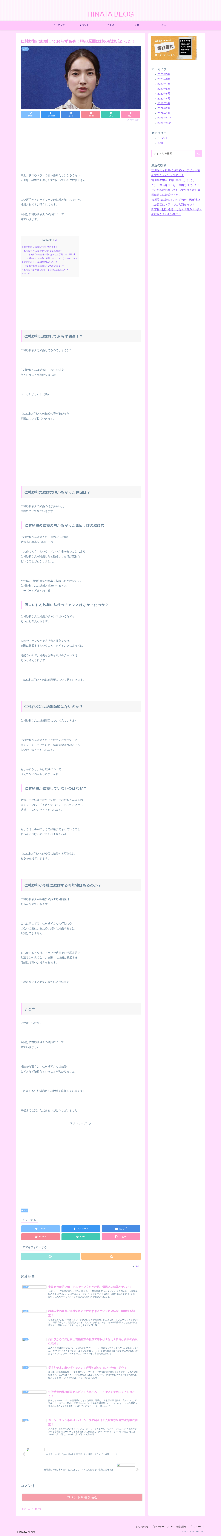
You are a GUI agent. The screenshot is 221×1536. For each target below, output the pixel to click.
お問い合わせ (142, 1526)
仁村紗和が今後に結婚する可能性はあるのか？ (45, 269)
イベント (162, 137)
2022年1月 (163, 113)
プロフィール (195, 1526)
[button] (198, 153)
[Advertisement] (81, 147)
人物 (26, 1210)
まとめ (26, 273)
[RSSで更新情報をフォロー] (111, 1256)
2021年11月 (164, 122)
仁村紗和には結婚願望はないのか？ (40, 262)
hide (56, 240)
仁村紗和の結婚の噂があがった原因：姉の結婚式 (50, 254)
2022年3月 (163, 103)
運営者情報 (181, 1526)
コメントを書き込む (82, 1497)
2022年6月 (163, 88)
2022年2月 (163, 108)
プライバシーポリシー (162, 1526)
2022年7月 (163, 83)
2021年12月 (164, 117)
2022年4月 (163, 98)
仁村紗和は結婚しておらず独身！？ (40, 247)
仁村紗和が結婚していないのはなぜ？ (45, 266)
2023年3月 (163, 79)
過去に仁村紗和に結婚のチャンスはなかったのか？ (51, 258)
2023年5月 (163, 74)
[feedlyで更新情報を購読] (50, 1256)
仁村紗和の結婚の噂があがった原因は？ (42, 250)
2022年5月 (163, 93)
